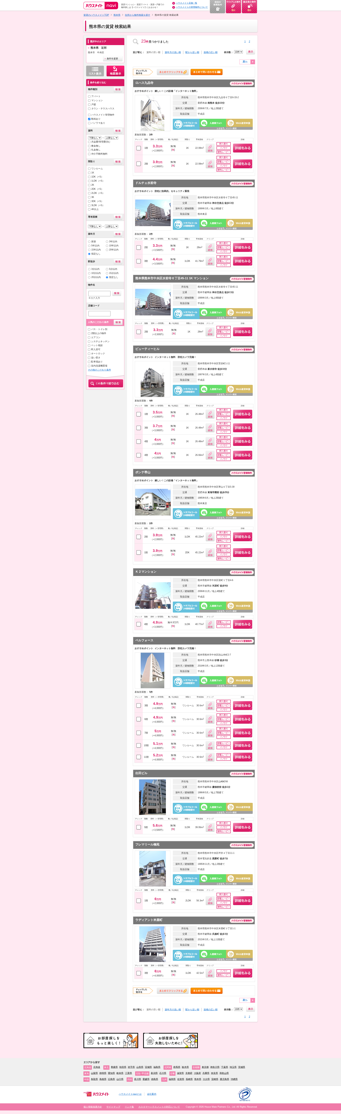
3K (92, 197)
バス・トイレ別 (99, 329)
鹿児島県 (224, 1079)
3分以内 (95, 269)
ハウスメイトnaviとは (130, 1094)
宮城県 (148, 1067)
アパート (96, 96)
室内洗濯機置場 (99, 365)
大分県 (206, 1079)
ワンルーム (97, 168)
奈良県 (214, 1073)
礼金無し (96, 149)
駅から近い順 (192, 52)
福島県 (156, 1067)
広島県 (111, 1079)
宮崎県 (214, 1079)
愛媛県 (146, 1079)
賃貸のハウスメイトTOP (96, 15)
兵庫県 (205, 1073)
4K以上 (95, 209)
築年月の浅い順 (173, 52)
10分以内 (96, 273)
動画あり (96, 119)
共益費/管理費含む (100, 141)
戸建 (93, 104)
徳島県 (154, 1079)
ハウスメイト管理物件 (102, 114)
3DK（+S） (97, 201)
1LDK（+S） (98, 180)
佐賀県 (180, 1079)
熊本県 (116, 15)
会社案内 (151, 1094)
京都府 (188, 1073)
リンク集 (129, 1106)
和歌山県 (224, 1073)
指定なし (96, 253)
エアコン (95, 337)
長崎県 (189, 1079)
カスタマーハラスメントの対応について (159, 1106)
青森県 (114, 1067)
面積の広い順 (211, 52)
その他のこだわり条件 (99, 369)
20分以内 (96, 277)
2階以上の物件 (98, 333)
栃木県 (185, 1067)
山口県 (120, 1079)
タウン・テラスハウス (102, 108)
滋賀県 (180, 1073)
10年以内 (113, 245)
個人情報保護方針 (92, 1106)
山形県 (139, 1067)
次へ (245, 61)
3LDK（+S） (98, 205)
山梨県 (94, 1073)
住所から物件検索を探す (137, 15)
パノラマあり (98, 123)
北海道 (96, 1067)
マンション (97, 100)
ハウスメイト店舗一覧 (186, 3)
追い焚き (95, 357)
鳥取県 (94, 1079)
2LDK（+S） (98, 193)
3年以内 (113, 241)
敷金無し (96, 145)
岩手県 (131, 1067)
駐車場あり (97, 361)
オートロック (98, 353)
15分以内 (113, 273)
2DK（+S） (97, 189)
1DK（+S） (97, 176)
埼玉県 (233, 1067)
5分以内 (113, 269)
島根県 (102, 1079)
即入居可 (95, 349)
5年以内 (95, 245)
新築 (93, 241)
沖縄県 (234, 1079)
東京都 (205, 1067)
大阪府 (197, 1073)
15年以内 (96, 249)
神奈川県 (215, 1067)
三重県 (128, 1073)
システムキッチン (100, 341)
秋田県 (122, 1067)
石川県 (162, 1073)
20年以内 (113, 249)
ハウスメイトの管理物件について (192, 7)
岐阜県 (120, 1073)
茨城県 (241, 1067)
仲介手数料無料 (99, 153)
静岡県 (102, 1073)
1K (92, 172)
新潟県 (154, 1073)
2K (92, 185)
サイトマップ (113, 1106)
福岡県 (172, 1079)
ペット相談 (97, 345)
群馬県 (176, 1067)
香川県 (137, 1079)
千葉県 (224, 1067)
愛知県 (111, 1073)
